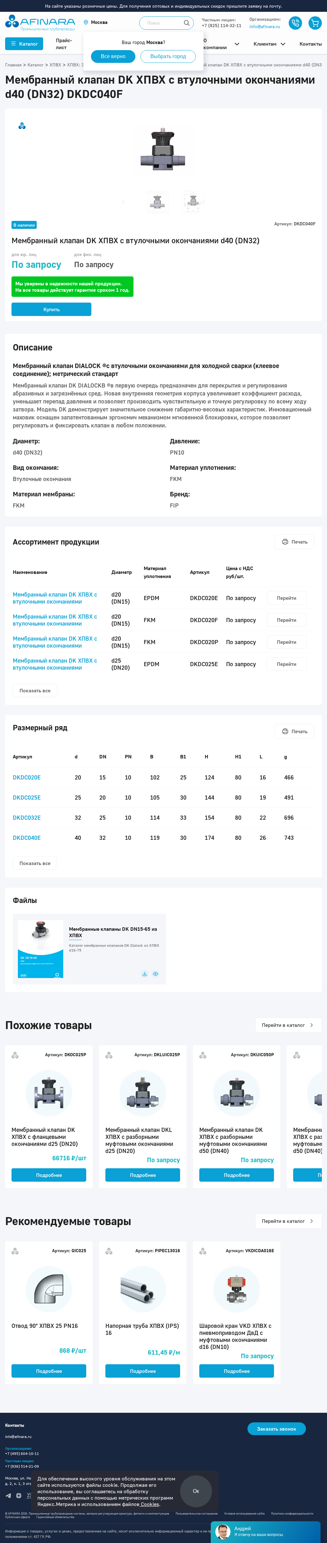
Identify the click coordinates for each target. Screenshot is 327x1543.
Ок (196, 1491)
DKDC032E (27, 817)
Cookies (149, 1504)
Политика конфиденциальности (292, 1513)
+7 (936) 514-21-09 (22, 1466)
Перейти (286, 598)
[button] (95, 22)
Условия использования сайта (244, 1513)
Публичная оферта (17, 1517)
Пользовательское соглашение (197, 1513)
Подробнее (49, 1175)
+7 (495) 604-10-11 (22, 1453)
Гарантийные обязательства (55, 1517)
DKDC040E (27, 837)
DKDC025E (27, 797)
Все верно (113, 56)
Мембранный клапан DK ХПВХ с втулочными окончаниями (55, 598)
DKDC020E (27, 777)
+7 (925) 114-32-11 (221, 25)
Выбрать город (168, 56)
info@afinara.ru (264, 26)
